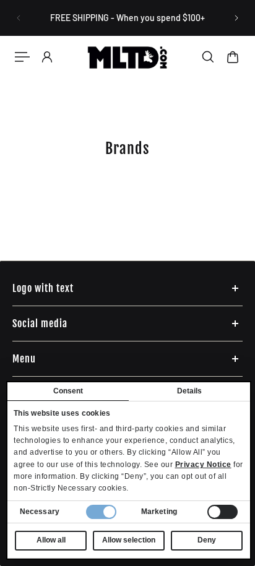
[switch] (222, 512)
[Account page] (47, 57)
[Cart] (232, 57)
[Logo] (127, 57)
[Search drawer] (208, 57)
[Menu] (22, 57)
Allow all (51, 540)
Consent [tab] (68, 391)
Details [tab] (189, 391)
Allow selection (128, 540)
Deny (206, 540)
